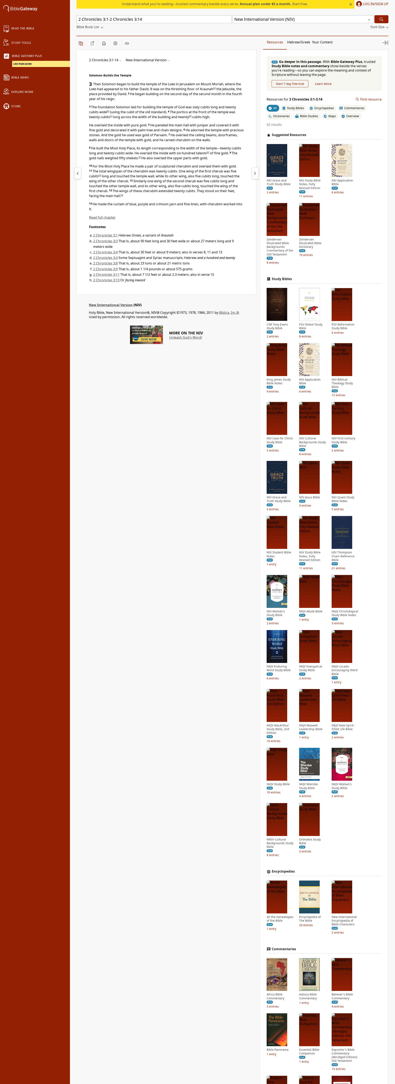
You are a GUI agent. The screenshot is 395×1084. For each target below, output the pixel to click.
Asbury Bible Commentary (308, 996)
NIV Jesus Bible (309, 497)
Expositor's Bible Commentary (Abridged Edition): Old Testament (345, 1055)
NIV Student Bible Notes (279, 554)
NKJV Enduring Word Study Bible (278, 668)
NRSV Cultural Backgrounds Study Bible (280, 842)
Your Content (322, 42)
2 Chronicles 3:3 (105, 241)
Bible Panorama (277, 1050)
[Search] (381, 19)
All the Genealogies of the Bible (280, 918)
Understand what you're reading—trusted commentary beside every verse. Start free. (215, 4)
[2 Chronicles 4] (255, 173)
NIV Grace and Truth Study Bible (278, 182)
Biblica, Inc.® (229, 312)
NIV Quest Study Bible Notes (343, 499)
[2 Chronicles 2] (77, 173)
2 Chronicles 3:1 (105, 235)
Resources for (294, 99)
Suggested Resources (289, 135)
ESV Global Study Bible (310, 326)
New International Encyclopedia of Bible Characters (344, 920)
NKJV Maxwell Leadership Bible (310, 727)
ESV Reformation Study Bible (343, 326)
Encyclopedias (283, 871)
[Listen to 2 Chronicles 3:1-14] (127, 43)
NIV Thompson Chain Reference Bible (343, 556)
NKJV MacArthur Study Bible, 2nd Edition (278, 729)
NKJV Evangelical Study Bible (310, 668)
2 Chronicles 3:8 (105, 263)
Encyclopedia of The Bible (310, 918)
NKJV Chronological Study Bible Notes (345, 613)
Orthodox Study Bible (310, 841)
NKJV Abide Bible (310, 611)
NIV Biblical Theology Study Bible (342, 383)
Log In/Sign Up (375, 4)
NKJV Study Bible (278, 784)
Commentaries (284, 949)
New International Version (111, 305)
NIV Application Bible (342, 182)
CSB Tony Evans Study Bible (277, 326)
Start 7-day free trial (290, 83)
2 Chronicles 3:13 (106, 280)
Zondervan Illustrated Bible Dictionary (310, 243)
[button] (371, 4)
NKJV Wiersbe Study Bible (308, 786)
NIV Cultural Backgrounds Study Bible (312, 442)
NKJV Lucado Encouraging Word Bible (345, 670)
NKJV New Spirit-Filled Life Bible (343, 727)
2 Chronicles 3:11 (106, 274)
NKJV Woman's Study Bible (342, 786)
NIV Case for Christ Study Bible (280, 440)
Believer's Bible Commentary (342, 996)
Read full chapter (102, 217)
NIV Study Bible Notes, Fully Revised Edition (310, 184)
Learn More (323, 83)
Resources (275, 42)
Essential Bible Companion (309, 1051)
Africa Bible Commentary (275, 996)
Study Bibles (282, 279)
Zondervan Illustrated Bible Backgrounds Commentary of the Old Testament (280, 247)
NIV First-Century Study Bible (343, 440)
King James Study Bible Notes (279, 381)
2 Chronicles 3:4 (105, 252)
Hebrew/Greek (298, 42)
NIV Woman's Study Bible (276, 613)
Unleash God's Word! (185, 337)
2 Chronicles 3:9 (105, 269)
